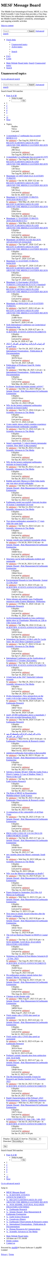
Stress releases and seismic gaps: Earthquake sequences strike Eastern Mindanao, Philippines (25, 600)
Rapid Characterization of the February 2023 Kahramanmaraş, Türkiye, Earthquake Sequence (26, 1099)
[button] (11, 96)
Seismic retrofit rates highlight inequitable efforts (26, 540)
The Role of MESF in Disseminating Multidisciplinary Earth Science (21, 794)
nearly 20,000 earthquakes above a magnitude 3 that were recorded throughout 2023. (26, 716)
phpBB (14, 1247)
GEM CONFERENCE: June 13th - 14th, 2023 (25, 1119)
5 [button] (6, 112)
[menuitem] (19, 44)
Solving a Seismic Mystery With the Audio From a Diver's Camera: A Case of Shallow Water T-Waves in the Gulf (27, 774)
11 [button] (7, 117)
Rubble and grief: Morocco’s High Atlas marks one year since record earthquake (25, 482)
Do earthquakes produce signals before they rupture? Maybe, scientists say (24, 976)
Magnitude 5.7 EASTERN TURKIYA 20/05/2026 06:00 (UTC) (22, 198)
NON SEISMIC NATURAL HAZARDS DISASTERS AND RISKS (23, 943)
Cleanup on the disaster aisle (18, 996)
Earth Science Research (16, 781)
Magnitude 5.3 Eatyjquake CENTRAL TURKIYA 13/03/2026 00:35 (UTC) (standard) (26, 283)
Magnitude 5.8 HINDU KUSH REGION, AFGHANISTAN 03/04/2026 (23, 241)
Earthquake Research (15, 606)
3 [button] (6, 108)
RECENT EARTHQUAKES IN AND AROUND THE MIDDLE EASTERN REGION (27, 144)
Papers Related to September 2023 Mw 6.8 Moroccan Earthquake (24, 893)
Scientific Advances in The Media (20, 412)
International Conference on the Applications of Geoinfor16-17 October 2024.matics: (25, 659)
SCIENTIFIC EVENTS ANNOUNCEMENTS (26, 332)
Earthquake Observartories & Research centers (25, 741)
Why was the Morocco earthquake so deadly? (25, 873)
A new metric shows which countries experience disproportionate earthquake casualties (26, 425)
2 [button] (6, 105)
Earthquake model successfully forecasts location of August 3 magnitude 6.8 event (26, 503)
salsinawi (12, 140)
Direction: (7, 1141)
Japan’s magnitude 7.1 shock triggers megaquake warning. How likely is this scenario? (26, 444)
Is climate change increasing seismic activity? (24, 386)
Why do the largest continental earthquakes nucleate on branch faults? (24, 406)
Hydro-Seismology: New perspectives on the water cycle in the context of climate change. (24, 697)
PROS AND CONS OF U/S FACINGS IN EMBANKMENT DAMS (24, 834)
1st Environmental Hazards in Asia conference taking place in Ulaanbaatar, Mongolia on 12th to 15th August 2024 (26, 620)
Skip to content (7, 25)
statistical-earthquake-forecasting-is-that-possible (26, 753)
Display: (7, 1139)
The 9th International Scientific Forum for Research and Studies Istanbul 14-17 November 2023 (26, 1079)
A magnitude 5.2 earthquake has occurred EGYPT (27, 157)
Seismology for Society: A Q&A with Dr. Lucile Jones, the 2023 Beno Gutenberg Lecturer (26, 640)
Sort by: (25, 1139)
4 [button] (6, 110)
